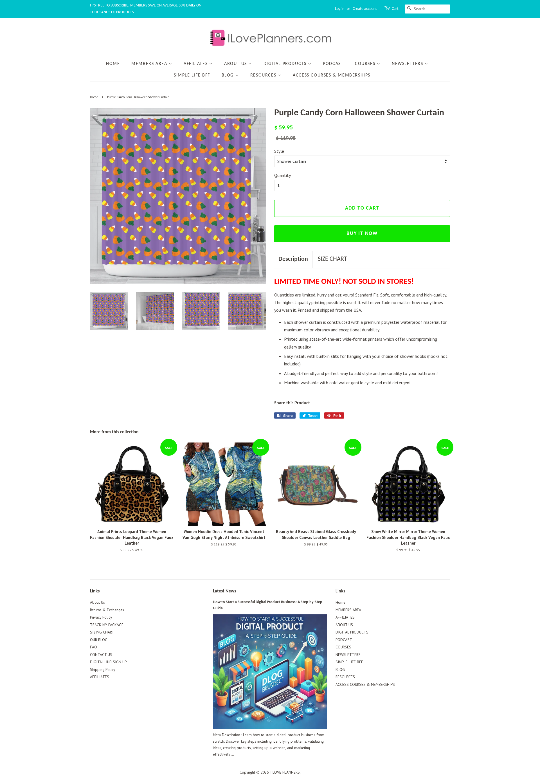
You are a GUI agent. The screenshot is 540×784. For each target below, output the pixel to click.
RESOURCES (264, 75)
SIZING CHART (102, 632)
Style (279, 151)
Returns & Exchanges (107, 609)
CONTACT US (101, 654)
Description (293, 259)
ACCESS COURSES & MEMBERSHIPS (331, 75)
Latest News (224, 591)
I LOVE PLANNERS (285, 772)
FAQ (93, 647)
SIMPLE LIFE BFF (192, 75)
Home (113, 64)
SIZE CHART (332, 259)
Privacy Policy (101, 617)
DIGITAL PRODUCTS (286, 64)
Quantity (282, 175)
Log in (339, 9)
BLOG (228, 75)
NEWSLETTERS (408, 64)
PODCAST (333, 64)
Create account (365, 9)
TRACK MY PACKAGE (106, 624)
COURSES (366, 64)
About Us (97, 602)
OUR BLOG (98, 639)
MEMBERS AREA (150, 64)
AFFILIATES (196, 64)
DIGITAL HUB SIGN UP (108, 661)
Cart (395, 9)
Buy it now (362, 233)
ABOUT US (236, 64)
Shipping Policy (102, 669)
